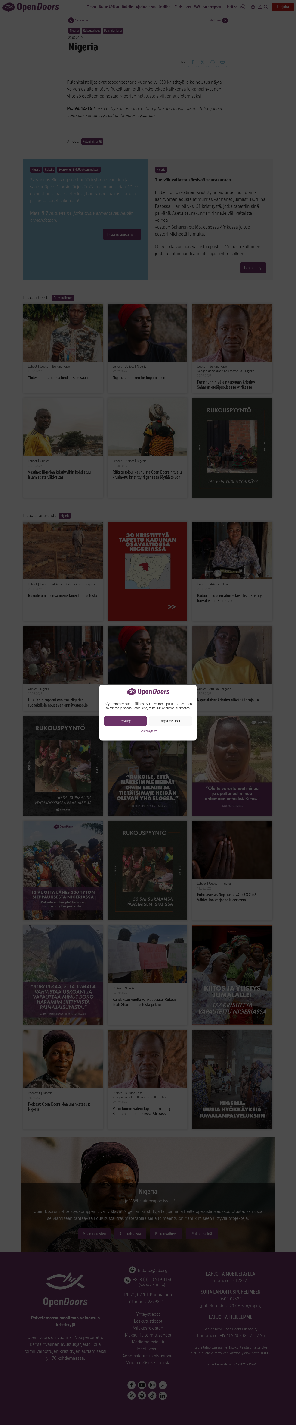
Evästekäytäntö (148, 731)
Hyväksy (125, 721)
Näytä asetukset (170, 721)
